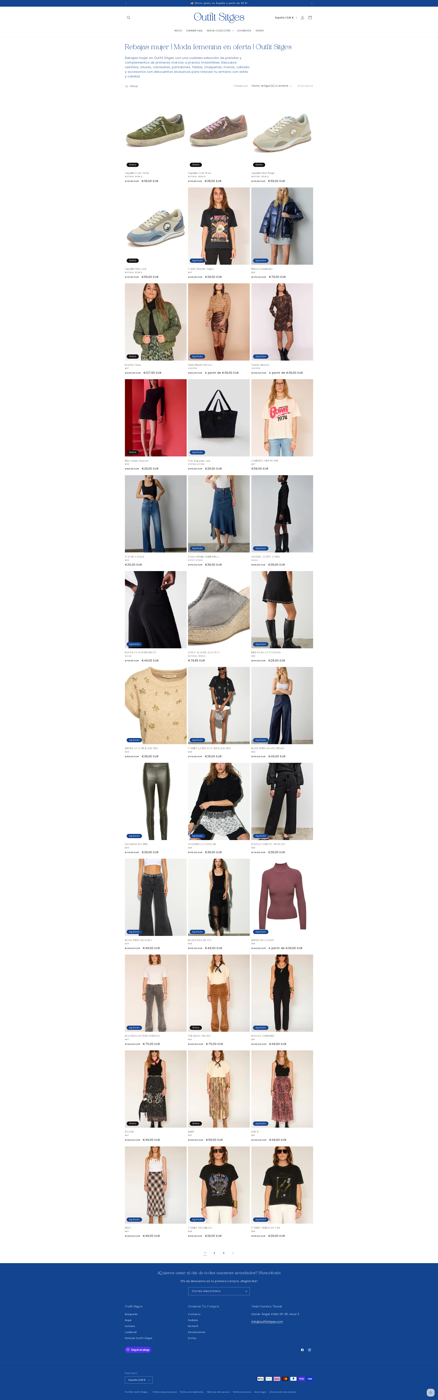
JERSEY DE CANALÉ (262, 940)
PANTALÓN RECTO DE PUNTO (268, 844)
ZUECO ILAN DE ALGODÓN (203, 652)
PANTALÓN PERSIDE (262, 1036)
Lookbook (131, 1332)
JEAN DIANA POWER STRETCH (142, 1036)
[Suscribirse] (246, 1291)
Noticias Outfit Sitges (138, 1338)
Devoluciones (196, 1332)
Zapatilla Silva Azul (135, 269)
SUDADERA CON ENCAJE (202, 844)
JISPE (191, 1132)
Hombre (130, 1326)
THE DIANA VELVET (199, 1036)
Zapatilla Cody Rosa (199, 173)
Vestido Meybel (260, 364)
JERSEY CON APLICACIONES (141, 748)
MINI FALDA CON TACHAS (266, 652)
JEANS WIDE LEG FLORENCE (268, 748)
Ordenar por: (240, 85)
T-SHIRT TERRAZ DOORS (265, 1227)
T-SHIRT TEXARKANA (200, 1227)
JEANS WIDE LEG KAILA (138, 940)
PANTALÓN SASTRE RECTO (141, 652)
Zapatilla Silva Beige (263, 173)
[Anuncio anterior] (126, 3)
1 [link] (205, 1253)
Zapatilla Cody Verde (137, 173)
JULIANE (129, 1132)
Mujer (128, 1320)
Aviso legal (260, 1392)
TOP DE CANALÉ (134, 556)
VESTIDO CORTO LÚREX (265, 556)
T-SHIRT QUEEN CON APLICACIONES (209, 748)
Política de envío (242, 1392)
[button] (128, 17)
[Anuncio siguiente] (312, 3)
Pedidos (193, 1320)
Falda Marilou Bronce (200, 364)
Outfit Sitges (140, 1392)
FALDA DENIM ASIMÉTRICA (203, 556)
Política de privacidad (165, 1392)
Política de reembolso (192, 1392)
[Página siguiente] (233, 1253)
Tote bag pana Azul (199, 460)
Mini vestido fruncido (137, 460)
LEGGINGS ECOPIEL (136, 844)
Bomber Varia (133, 364)
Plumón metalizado (262, 269)
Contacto (194, 1314)
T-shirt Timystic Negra (201, 269)
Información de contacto (282, 1392)
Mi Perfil (193, 1326)
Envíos (192, 1338)
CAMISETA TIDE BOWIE (264, 460)
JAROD (255, 1132)
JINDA (128, 1227)
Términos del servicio (218, 1392)
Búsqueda (131, 1314)
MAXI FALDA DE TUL (200, 940)
